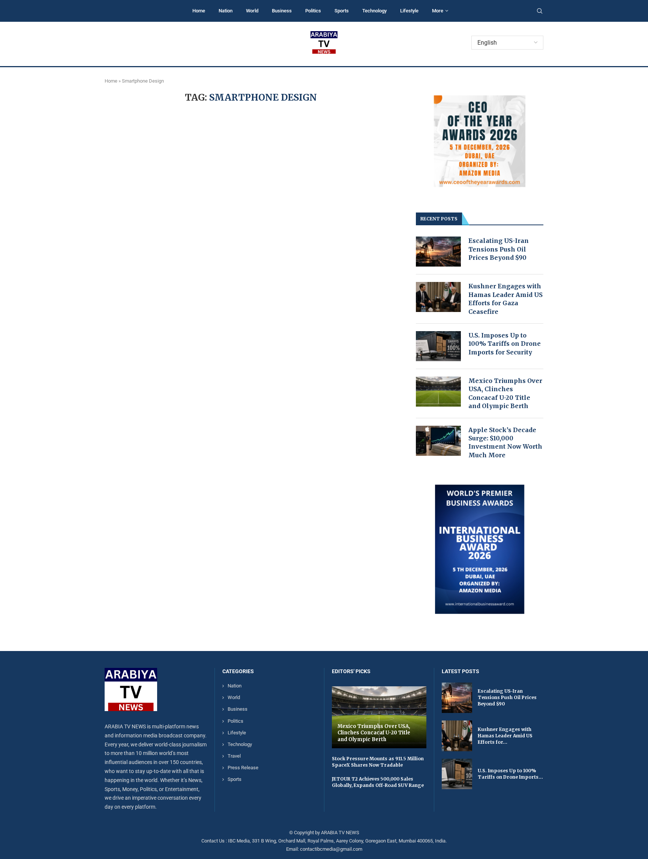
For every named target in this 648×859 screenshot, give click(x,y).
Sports (341, 11)
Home (198, 11)
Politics (313, 11)
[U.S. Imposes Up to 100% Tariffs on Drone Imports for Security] (438, 346)
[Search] (539, 11)
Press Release (243, 767)
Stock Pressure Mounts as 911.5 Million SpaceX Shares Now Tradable (378, 762)
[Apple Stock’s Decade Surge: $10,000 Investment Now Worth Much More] (438, 441)
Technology (374, 11)
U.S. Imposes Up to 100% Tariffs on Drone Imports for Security (504, 344)
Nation (225, 11)
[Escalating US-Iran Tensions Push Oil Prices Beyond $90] (438, 252)
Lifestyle (409, 11)
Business (282, 11)
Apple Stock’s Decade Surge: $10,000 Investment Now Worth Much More (505, 442)
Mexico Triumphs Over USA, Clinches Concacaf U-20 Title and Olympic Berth (505, 393)
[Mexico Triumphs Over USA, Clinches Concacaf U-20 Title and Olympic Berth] (438, 392)
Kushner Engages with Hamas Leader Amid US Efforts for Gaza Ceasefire (505, 298)
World (252, 11)
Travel (234, 756)
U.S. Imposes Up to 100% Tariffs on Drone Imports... (510, 774)
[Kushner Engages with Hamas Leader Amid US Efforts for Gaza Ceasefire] (438, 297)
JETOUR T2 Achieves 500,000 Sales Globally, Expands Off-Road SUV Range (378, 782)
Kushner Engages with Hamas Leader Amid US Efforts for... (505, 735)
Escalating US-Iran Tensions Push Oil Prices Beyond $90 (498, 249)
